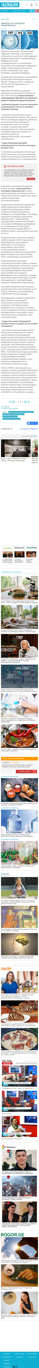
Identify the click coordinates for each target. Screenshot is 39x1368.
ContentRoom (29, 436)
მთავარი (7, 1353)
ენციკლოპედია (32, 1353)
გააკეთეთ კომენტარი (29, 429)
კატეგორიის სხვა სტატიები (11, 572)
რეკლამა (19, 1357)
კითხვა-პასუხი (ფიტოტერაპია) (13, 758)
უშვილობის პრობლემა (10, 416)
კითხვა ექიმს (20, 11)
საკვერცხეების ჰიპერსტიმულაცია (13, 414)
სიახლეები (4, 11)
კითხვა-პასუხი (19, 1353)
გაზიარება (34, 423)
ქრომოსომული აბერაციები (11, 419)
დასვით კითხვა (24, 771)
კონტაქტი (32, 1357)
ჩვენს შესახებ (7, 1357)
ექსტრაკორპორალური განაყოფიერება (21, 412)
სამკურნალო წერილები (9, 776)
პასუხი (29, 179)
